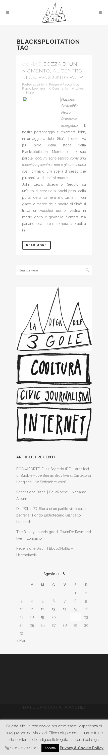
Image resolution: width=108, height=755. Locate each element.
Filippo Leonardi (33, 88)
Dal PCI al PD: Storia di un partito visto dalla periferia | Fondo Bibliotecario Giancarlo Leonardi (51, 515)
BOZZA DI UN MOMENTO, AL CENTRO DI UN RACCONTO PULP (52, 70)
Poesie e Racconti (62, 84)
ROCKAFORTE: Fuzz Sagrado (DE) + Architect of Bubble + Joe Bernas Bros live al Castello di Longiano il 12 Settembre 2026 (53, 475)
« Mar (20, 641)
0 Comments (58, 88)
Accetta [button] (50, 748)
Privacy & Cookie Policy (81, 748)
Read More (36, 245)
